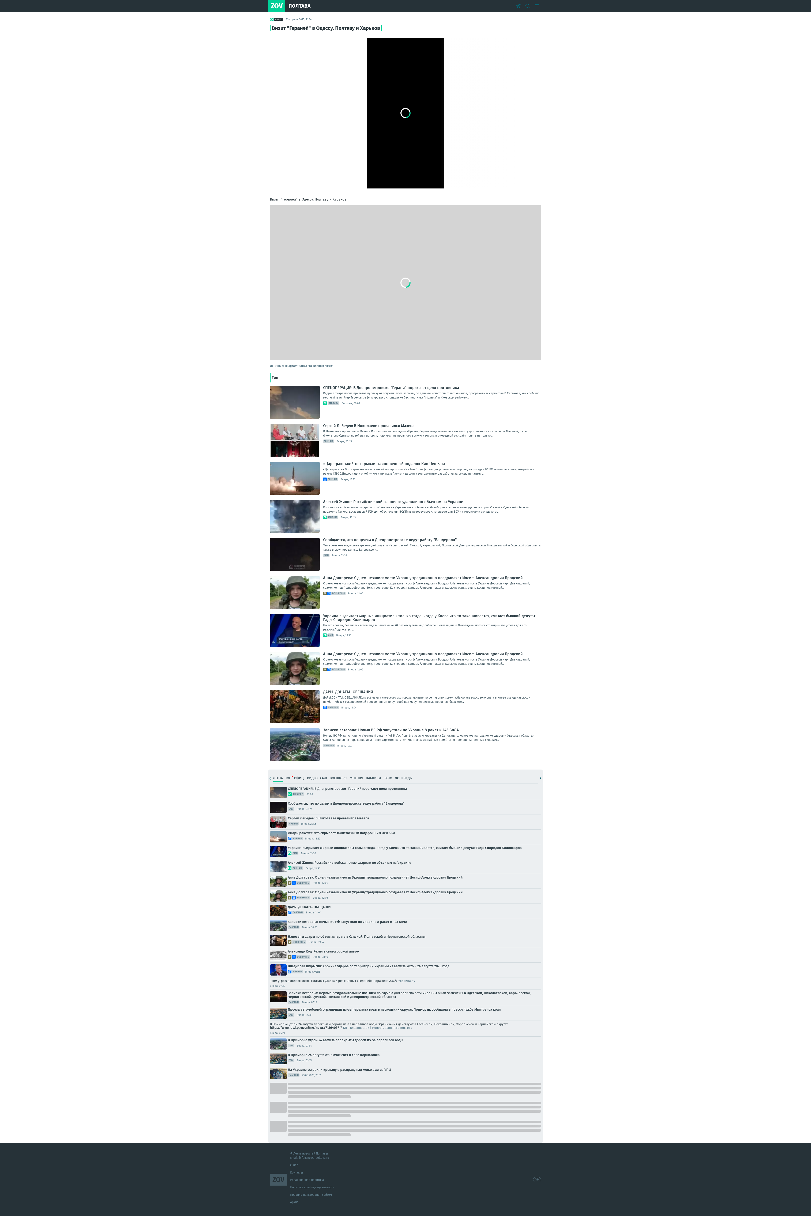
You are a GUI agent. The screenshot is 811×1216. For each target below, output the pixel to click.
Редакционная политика (307, 1180)
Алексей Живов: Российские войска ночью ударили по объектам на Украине (393, 502)
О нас (294, 1165)
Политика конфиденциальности (312, 1187)
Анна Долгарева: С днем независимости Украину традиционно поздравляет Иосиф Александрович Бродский (423, 578)
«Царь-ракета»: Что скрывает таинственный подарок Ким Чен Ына (384, 463)
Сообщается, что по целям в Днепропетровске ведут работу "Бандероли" (390, 540)
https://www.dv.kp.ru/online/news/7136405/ (304, 1028)
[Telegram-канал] (518, 6)
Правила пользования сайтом (311, 1195)
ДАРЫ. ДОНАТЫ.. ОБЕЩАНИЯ (348, 692)
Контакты (296, 1172)
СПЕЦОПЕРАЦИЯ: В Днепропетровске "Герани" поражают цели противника (391, 387)
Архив (294, 1202)
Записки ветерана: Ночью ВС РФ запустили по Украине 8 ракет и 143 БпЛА (391, 730)
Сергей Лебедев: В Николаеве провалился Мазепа (369, 425)
